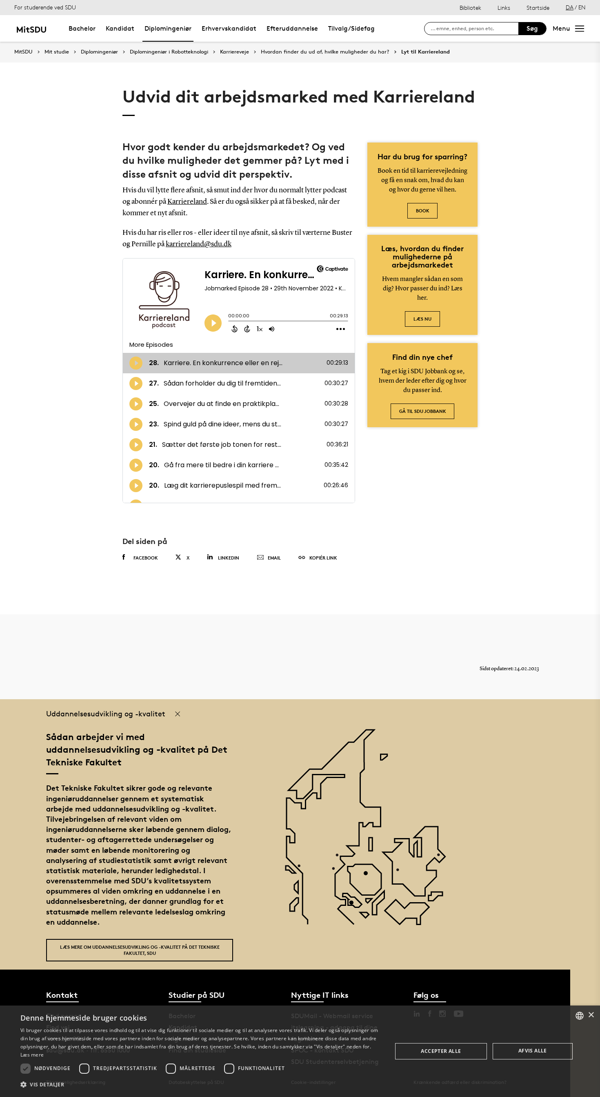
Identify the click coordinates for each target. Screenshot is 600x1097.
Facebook (145, 558)
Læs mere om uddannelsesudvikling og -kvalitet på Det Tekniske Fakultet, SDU (140, 950)
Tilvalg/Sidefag (351, 28)
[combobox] (580, 1016)
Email (274, 558)
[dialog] (300, 1051)
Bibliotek (470, 7)
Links (504, 7)
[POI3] (354, 906)
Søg (532, 28)
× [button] (591, 1015)
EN (582, 7)
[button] (200, 1084)
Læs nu (422, 319)
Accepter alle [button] (441, 1051)
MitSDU (23, 51)
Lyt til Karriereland (425, 52)
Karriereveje (234, 52)
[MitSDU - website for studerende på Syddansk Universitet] (31, 28)
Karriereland (187, 201)
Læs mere (32, 1054)
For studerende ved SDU (45, 7)
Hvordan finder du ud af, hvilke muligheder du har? (325, 52)
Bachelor (82, 28)
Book (422, 210)
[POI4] (369, 876)
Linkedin (228, 558)
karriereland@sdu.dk (198, 244)
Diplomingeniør (167, 28)
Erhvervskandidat (229, 28)
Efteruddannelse (292, 28)
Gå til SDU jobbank (422, 411)
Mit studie (56, 52)
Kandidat (120, 28)
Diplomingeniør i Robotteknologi (169, 52)
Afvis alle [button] (532, 1050)
